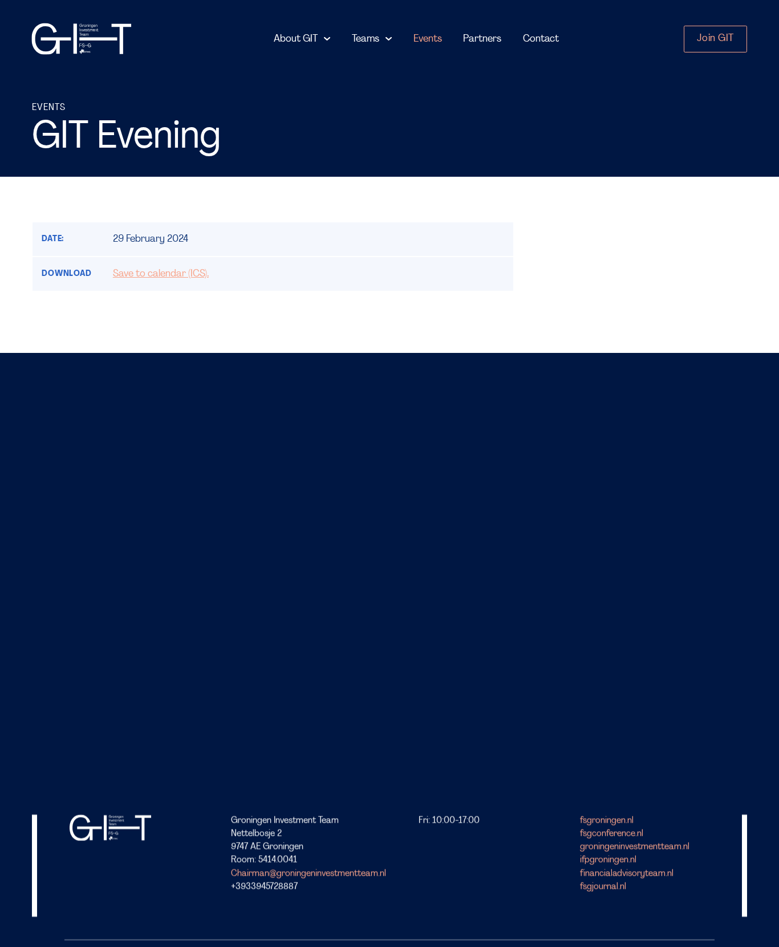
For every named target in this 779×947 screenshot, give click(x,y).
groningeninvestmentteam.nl (634, 847)
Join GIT (715, 38)
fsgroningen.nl (607, 821)
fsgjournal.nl (603, 887)
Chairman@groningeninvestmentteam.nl (308, 874)
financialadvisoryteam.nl (626, 874)
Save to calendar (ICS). (161, 274)
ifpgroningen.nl (608, 860)
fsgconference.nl (611, 834)
